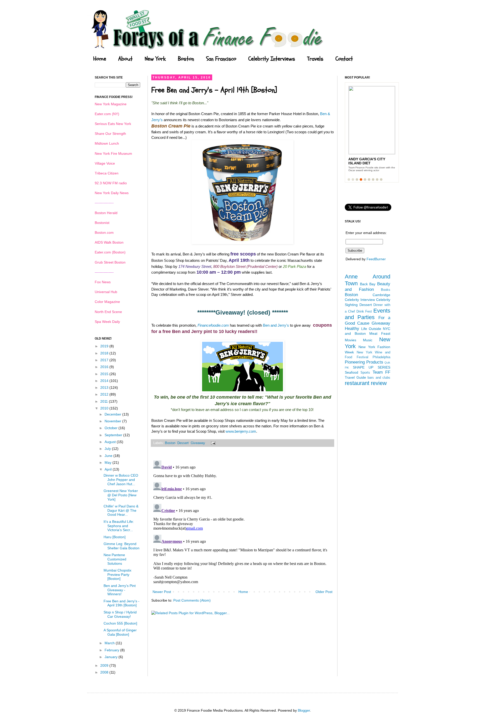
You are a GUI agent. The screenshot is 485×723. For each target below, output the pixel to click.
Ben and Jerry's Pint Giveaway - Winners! (120, 590)
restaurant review (366, 383)
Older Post (324, 592)
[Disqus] (242, 521)
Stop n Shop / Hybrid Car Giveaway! (120, 614)
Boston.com (104, 232)
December (113, 414)
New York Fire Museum (113, 153)
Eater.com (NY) (107, 114)
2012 (104, 394)
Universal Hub (106, 292)
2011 (104, 401)
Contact (344, 59)
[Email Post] (212, 443)
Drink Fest (364, 311)
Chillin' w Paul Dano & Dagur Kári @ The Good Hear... (121, 510)
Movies (350, 340)
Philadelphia (381, 357)
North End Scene (108, 312)
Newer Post (162, 592)
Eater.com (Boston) (110, 252)
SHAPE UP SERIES (371, 367)
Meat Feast (379, 333)
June (109, 456)
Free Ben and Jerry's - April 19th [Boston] (121, 603)
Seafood (351, 372)
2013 (104, 387)
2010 (104, 408)
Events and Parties (367, 314)
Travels (315, 59)
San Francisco (221, 59)
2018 (104, 353)
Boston (186, 59)
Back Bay (368, 284)
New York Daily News (112, 193)
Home (99, 59)
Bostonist (102, 223)
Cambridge (381, 295)
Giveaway (198, 443)
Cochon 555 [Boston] (120, 623)
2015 (104, 374)
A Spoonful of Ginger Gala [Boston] (120, 632)
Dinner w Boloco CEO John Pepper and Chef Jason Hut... (121, 479)
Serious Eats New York (113, 124)
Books (385, 290)
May (108, 462)
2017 (104, 360)
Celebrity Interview (360, 300)
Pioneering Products (364, 362)
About (125, 59)
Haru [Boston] (115, 537)
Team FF (381, 372)
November (113, 421)
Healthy (352, 328)
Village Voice (105, 163)
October (111, 428)
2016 (104, 367)
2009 (104, 665)
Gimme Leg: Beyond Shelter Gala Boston (121, 546)
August (111, 442)
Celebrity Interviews (271, 59)
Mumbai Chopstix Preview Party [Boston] (117, 574)
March (110, 643)
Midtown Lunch (107, 143)
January (111, 657)
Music (367, 340)
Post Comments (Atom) (192, 600)
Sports (365, 372)
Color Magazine (107, 302)
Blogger (304, 710)
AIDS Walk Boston (109, 242)
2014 (104, 381)
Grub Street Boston (110, 262)
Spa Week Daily (107, 322)
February (112, 650)
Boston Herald (106, 213)
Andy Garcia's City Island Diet (366, 161)
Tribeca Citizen (106, 173)
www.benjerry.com (241, 431)
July (108, 449)
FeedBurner (376, 259)
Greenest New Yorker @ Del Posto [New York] (121, 495)
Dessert (183, 443)
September (114, 435)
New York (155, 59)
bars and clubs (379, 377)
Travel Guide (355, 377)
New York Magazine (111, 104)
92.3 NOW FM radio (111, 183)
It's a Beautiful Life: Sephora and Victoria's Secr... (119, 526)
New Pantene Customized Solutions (115, 559)
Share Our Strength (110, 134)
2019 (104, 346)
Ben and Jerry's (276, 325)
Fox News (103, 282)
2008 (104, 672)
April (109, 469)
